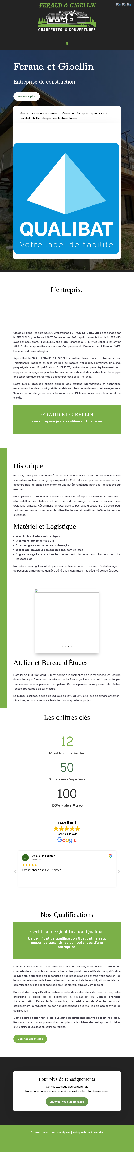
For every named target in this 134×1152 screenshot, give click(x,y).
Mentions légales (60, 1132)
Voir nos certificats (30, 1039)
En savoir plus (27, 96)
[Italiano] (129, 4)
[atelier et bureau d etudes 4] (67, 591)
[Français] (124, 4)
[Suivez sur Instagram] (67, 1142)
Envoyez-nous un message (67, 1101)
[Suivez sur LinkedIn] (74, 1142)
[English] (119, 4)
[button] (118, 872)
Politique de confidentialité (88, 1132)
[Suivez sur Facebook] (60, 1142)
